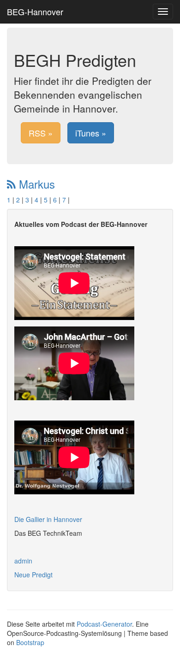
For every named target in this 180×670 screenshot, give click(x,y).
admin (23, 560)
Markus (35, 184)
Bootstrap (30, 642)
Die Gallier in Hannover (48, 519)
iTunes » (90, 133)
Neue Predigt (33, 574)
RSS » (41, 133)
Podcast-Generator (104, 623)
